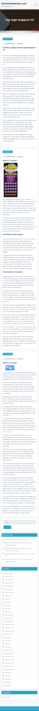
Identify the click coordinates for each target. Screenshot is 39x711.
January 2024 (9, 618)
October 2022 (9, 666)
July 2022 (8, 675)
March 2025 (8, 573)
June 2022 (8, 679)
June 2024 (8, 602)
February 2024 (9, 615)
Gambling (20, 43)
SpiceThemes (35, 708)
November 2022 (9, 663)
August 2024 (8, 595)
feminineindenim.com (13, 3)
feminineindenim (10, 43)
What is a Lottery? (10, 160)
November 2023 (9, 624)
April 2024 (8, 608)
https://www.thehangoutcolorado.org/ (13, 199)
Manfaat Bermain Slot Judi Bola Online (16, 539)
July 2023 (8, 637)
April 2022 (8, 685)
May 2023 (8, 643)
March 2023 (8, 650)
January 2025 (9, 579)
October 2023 (9, 627)
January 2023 (9, 656)
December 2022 (9, 659)
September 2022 (10, 669)
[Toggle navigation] (35, 4)
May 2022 (8, 682)
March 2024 (8, 611)
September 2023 (10, 631)
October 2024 (9, 589)
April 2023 (8, 647)
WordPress (15, 708)
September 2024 (10, 592)
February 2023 (9, 653)
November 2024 (9, 586)
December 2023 (9, 621)
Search (7, 527)
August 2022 (8, 672)
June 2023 (8, 640)
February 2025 (9, 576)
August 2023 (8, 634)
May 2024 (8, 605)
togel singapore (8, 372)
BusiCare (27, 708)
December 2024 (9, 583)
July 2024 (8, 599)
